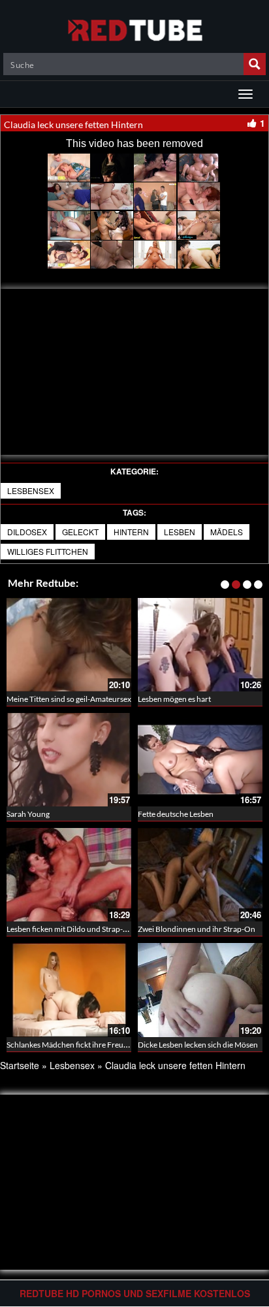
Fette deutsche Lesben (176, 814)
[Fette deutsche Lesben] (200, 759)
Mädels (226, 531)
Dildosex (27, 531)
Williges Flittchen (47, 551)
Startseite (19, 1065)
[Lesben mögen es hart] (200, 644)
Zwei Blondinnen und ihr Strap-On (196, 929)
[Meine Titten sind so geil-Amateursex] (69, 644)
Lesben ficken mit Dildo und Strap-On (70, 929)
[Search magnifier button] (255, 64)
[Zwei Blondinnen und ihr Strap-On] (200, 874)
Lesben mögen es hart (174, 699)
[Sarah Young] (69, 759)
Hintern (131, 531)
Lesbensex (30, 490)
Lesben (179, 531)
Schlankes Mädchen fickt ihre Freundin (73, 1045)
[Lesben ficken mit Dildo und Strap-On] (69, 874)
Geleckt (80, 531)
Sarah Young (28, 814)
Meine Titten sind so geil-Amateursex (69, 699)
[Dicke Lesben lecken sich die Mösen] (200, 989)
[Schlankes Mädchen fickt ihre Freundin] (69, 989)
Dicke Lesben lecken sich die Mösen (198, 1045)
